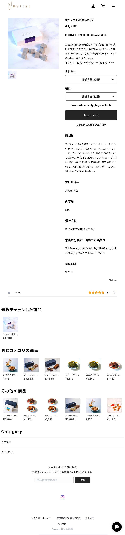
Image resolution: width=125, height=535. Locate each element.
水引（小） (70, 71)
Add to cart (91, 115)
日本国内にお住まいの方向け (91, 124)
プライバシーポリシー (41, 518)
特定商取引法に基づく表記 (68, 518)
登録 (83, 479)
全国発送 (6, 442)
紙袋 (68, 88)
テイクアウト (7, 452)
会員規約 (89, 518)
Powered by (59, 529)
